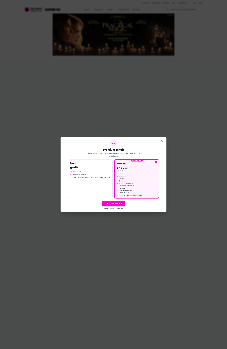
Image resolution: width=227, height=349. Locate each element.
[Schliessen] (162, 141)
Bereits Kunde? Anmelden (113, 208)
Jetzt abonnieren (113, 203)
